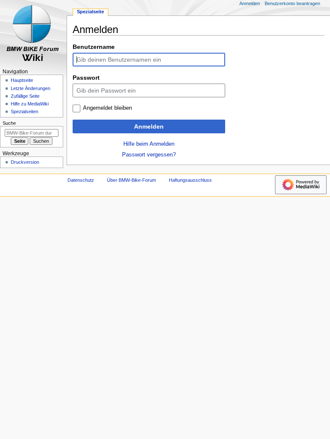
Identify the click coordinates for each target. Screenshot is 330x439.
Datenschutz (80, 180)
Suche (9, 123)
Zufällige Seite (25, 96)
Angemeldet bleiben (107, 108)
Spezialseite (90, 11)
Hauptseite (22, 80)
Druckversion (25, 162)
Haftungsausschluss (190, 180)
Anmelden (149, 126)
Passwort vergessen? (149, 155)
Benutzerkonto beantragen (292, 3)
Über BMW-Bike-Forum (131, 180)
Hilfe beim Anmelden (148, 144)
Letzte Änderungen (30, 88)
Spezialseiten (24, 111)
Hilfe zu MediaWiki (30, 103)
